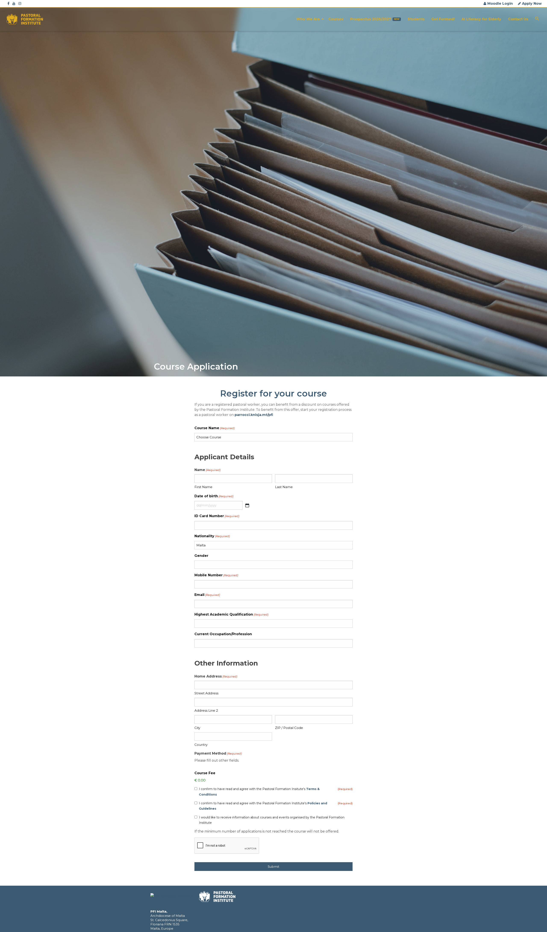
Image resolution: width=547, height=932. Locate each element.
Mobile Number (216, 575)
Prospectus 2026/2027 (370, 19)
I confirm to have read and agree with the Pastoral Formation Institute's (263, 806)
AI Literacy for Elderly (481, 19)
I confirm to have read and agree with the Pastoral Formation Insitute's (259, 791)
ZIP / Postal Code (289, 728)
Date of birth (213, 496)
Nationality (212, 536)
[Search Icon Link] (537, 19)
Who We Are (308, 19)
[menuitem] (309, 19)
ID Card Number (216, 516)
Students (416, 19)
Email (207, 595)
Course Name (214, 428)
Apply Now (531, 3)
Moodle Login (499, 3)
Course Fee (204, 773)
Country (200, 745)
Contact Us (518, 19)
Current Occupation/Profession (223, 634)
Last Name (284, 487)
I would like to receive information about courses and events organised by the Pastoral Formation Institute (271, 820)
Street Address (206, 693)
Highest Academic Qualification (231, 614)
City (197, 728)
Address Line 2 (206, 710)
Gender (201, 556)
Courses (335, 19)
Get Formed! (443, 19)
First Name (203, 487)
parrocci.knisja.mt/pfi (254, 415)
